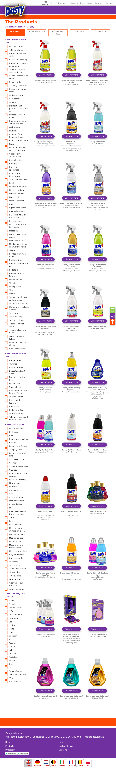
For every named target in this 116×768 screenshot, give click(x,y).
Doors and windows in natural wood (18, 122)
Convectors (14, 99)
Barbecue (13, 432)
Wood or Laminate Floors (17, 343)
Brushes (13, 443)
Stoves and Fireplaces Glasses (19, 308)
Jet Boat (13, 518)
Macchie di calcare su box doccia (18, 226)
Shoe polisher (15, 287)
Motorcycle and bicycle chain (16, 546)
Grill (11, 494)
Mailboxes (13, 231)
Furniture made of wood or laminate (17, 149)
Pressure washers (17, 558)
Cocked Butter (15, 608)
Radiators (13, 270)
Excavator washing (17, 480)
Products (62, 3)
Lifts (11, 204)
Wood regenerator (17, 349)
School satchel (15, 280)
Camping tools (15, 450)
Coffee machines (16, 95)
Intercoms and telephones (15, 174)
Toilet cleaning (16, 317)
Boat (11, 435)
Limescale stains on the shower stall (17, 216)
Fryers (12, 144)
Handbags (13, 164)
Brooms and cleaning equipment (18, 64)
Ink (10, 508)
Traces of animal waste (16, 325)
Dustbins (13, 131)
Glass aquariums (16, 490)
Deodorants (14, 618)
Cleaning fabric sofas (18, 85)
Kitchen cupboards (18, 187)
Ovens (12, 250)
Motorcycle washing (18, 551)
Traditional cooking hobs (18, 331)
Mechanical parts (17, 534)
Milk (10, 650)
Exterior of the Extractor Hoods (16, 135)
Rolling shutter (16, 410)
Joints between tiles (18, 180)
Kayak (12, 521)
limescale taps (15, 221)
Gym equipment (16, 497)
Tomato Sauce (15, 671)
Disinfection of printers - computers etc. (18, 108)
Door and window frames (17, 116)
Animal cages (15, 360)
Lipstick (12, 646)
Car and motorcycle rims (18, 454)
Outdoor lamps (16, 397)
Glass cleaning (15, 160)
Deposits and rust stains (17, 372)
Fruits (11, 629)
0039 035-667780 (66, 736)
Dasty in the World (95, 3)
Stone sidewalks (16, 413)
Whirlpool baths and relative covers (18, 418)
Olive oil (12, 653)
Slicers (12, 294)
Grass (11, 632)
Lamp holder (15, 197)
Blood (11, 601)
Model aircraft (15, 541)
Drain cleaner (15, 127)
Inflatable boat (16, 504)
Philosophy (73, 3)
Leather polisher (16, 201)
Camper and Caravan (18, 446)
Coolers (12, 102)
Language (45, 4)
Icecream (13, 636)
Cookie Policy (24, 753)
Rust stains (13, 657)
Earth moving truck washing (18, 474)
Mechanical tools (16, 538)
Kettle (12, 183)
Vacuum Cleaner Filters (16, 337)
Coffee (12, 611)
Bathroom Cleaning (18, 60)
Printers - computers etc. (18, 265)
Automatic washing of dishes (18, 54)
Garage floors (15, 387)
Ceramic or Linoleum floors (18, 77)
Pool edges (14, 406)
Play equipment (16, 555)
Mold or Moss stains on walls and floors (18, 245)
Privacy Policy (12, 753)
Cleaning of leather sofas (18, 90)
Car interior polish (17, 459)
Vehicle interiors (16, 579)
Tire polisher (14, 572)
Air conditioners (16, 46)
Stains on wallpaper (18, 303)
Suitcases (13, 313)
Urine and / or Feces (18, 675)
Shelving (13, 283)
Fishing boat (14, 483)
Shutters (13, 290)
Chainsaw (13, 470)
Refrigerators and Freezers (17, 274)
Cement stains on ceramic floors (17, 70)
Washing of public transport (17, 584)
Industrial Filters (16, 501)
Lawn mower (15, 525)
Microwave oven (16, 241)
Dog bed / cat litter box (17, 378)
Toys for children (16, 320)
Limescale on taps (17, 211)
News (82, 3)
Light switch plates (17, 208)
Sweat (11, 664)
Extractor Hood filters (19, 141)
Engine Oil (13, 625)
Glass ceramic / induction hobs (16, 155)
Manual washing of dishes (17, 235)
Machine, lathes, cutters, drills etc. (17, 529)
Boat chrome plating (18, 439)
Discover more (45, 75)
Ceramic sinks (15, 82)
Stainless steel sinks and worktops (18, 298)
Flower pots (14, 383)
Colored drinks (15, 615)
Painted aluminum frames (17, 255)
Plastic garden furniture (15, 401)
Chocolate (13, 604)
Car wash (13, 463)
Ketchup (13, 643)
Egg (10, 622)
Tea (10, 668)
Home (53, 3)
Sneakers (13, 562)
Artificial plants (16, 50)
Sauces (12, 660)
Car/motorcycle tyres (18, 466)
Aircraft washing (16, 428)
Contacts (109, 3)
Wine (11, 678)
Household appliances (14, 168)
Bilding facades (16, 367)
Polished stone (16, 260)
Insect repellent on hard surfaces (18, 391)
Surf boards (14, 565)
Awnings (13, 364)
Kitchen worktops (17, 190)
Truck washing (16, 576)
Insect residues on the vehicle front (17, 512)
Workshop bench (17, 589)
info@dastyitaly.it (94, 736)
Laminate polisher (17, 194)
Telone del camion (17, 569)
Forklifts (13, 487)
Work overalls (15, 682)
